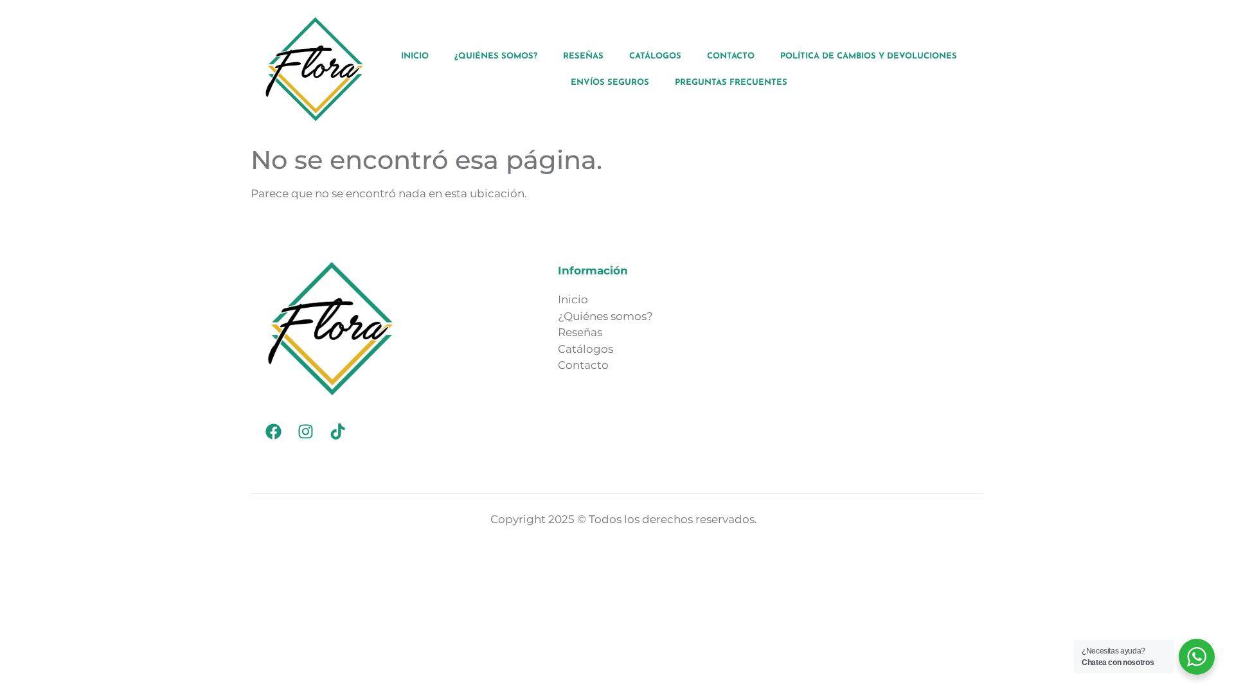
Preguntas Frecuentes (731, 82)
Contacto (731, 56)
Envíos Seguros (610, 82)
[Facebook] (273, 431)
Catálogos (655, 56)
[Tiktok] (337, 431)
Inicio (415, 56)
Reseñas (583, 56)
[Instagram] (305, 431)
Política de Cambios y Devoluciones (868, 56)
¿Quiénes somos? (495, 56)
